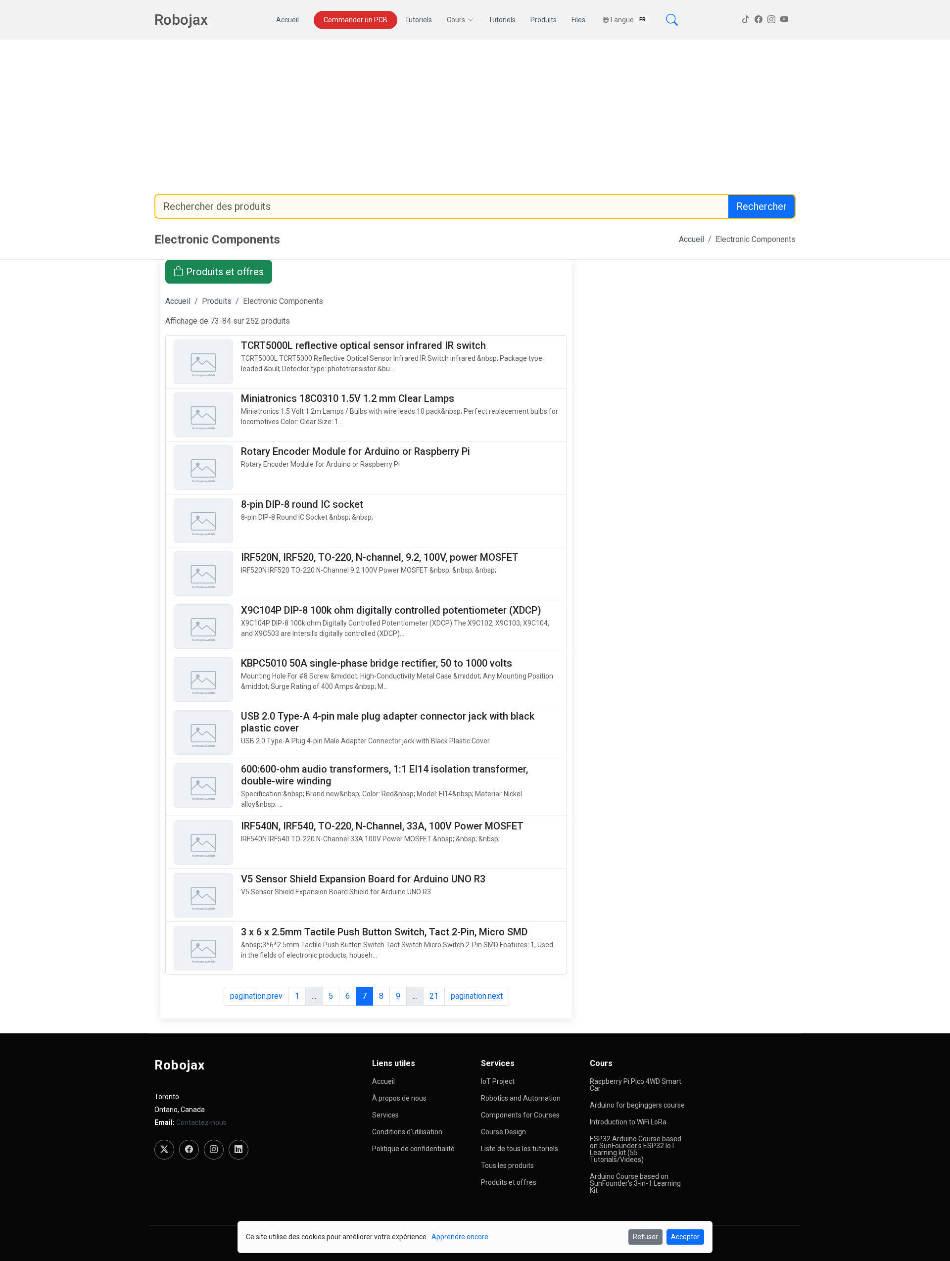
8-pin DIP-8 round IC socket (302, 504)
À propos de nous (399, 1098)
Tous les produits (507, 1165)
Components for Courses (520, 1115)
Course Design (503, 1131)
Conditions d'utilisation (407, 1131)
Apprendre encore (459, 1237)
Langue (628, 20)
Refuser (645, 1237)
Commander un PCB (355, 20)
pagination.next (477, 996)
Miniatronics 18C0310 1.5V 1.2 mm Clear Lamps (347, 398)
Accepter (685, 1237)
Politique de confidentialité (413, 1148)
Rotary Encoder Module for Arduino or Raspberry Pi (355, 451)
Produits (543, 20)
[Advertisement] (475, 117)
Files (578, 20)
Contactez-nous (201, 1122)
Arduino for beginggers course (637, 1105)
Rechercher (761, 206)
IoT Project (498, 1081)
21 (433, 996)
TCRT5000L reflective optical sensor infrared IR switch (363, 345)
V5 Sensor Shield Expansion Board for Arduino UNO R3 (363, 879)
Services (385, 1115)
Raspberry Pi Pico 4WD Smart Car (635, 1085)
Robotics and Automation (521, 1098)
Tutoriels (418, 20)
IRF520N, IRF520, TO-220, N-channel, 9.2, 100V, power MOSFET (380, 557)
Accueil (287, 20)
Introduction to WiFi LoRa (628, 1121)
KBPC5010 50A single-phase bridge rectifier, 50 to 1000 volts (376, 663)
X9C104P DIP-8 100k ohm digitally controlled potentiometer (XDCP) (391, 610)
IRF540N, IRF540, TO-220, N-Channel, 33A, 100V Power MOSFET (382, 826)
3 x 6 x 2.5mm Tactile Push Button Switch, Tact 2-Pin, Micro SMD (384, 932)
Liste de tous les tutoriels (519, 1148)
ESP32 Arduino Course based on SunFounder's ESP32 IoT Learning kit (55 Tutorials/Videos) (635, 1149)
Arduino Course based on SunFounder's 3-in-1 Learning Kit (635, 1183)
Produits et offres (224, 272)
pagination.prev (256, 996)
